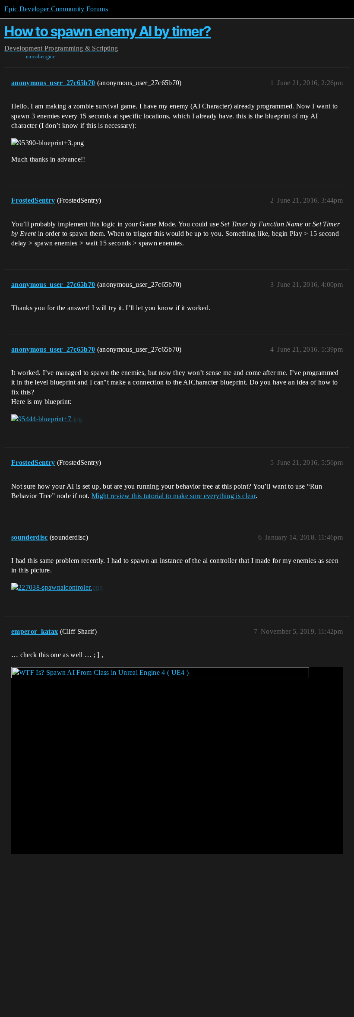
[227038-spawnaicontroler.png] (57, 587)
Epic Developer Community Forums (56, 9)
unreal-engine (40, 57)
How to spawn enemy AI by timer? (107, 31)
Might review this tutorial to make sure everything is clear (174, 495)
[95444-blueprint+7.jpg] (46, 419)
